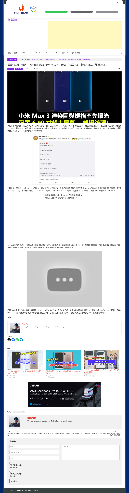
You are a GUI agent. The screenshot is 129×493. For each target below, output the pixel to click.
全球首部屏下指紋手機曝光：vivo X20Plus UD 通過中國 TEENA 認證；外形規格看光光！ (35, 434)
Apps (56, 53)
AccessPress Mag (33, 490)
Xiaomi (22, 412)
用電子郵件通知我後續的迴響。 (15, 466)
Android (38, 53)
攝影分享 (65, 53)
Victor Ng (28, 69)
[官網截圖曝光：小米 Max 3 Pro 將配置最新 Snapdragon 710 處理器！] (64, 360)
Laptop (23, 53)
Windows (48, 53)
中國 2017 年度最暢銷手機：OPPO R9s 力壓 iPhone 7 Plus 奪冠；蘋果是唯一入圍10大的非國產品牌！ (93, 434)
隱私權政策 (76, 53)
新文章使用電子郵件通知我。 (15, 475)
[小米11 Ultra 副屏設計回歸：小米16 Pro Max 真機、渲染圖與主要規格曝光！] (102, 359)
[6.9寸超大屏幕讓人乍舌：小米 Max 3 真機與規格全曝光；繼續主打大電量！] (25, 360)
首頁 (9, 53)
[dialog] (64, 9)
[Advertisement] (85, 35)
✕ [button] (118, 3)
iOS (31, 53)
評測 (16, 53)
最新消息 (19, 69)
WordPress (18, 490)
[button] (56, 12)
